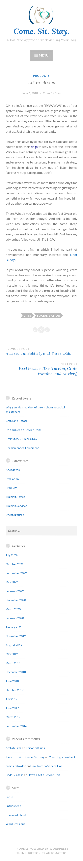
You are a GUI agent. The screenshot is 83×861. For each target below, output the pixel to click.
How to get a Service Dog (46, 766)
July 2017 (12, 699)
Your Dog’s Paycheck (62, 757)
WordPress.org (15, 824)
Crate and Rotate (17, 420)
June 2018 (12, 681)
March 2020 (13, 609)
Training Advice (15, 496)
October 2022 (15, 564)
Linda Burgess (14, 775)
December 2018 (16, 672)
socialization (48, 315)
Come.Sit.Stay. (52, 93)
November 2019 (16, 636)
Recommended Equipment (22, 448)
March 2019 (13, 663)
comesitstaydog (16, 766)
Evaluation (12, 479)
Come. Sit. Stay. (41, 31)
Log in (9, 797)
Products (41, 75)
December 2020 (16, 600)
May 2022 (12, 582)
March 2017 (13, 717)
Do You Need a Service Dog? (23, 430)
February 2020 (15, 618)
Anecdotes (13, 469)
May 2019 (12, 654)
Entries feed (13, 806)
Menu (44, 55)
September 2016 (16, 726)
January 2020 (14, 627)
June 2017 (12, 708)
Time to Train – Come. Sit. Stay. (25, 757)
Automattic (56, 853)
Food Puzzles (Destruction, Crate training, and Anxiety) (48, 369)
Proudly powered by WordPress (41, 848)
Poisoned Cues (35, 748)
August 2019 (14, 645)
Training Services (16, 505)
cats (27, 315)
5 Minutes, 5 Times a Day (21, 438)
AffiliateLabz (13, 748)
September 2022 (16, 573)
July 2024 (12, 555)
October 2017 (15, 690)
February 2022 (15, 591)
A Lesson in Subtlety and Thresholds (38, 351)
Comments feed (16, 815)
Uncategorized (15, 514)
